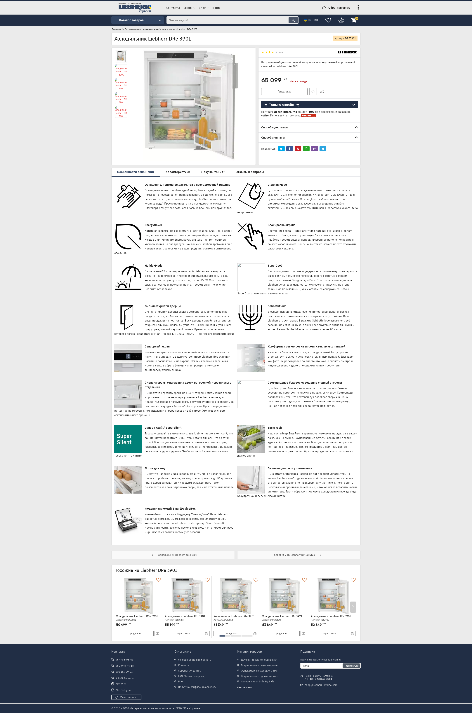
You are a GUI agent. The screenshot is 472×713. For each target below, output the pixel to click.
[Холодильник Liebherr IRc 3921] (284, 596)
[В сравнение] (322, 91)
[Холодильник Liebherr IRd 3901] (187, 596)
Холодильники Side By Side (257, 681)
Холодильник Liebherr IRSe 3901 (137, 617)
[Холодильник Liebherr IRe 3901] (333, 596)
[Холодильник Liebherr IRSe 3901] (138, 596)
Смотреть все (244, 687)
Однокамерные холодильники (259, 670)
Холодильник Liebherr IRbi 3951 (234, 617)
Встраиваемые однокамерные (259, 676)
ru (316, 20)
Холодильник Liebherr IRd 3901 (185, 617)
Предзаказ (284, 91)
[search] (293, 20)
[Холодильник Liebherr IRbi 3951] (236, 596)
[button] (222, 636)
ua (310, 20)
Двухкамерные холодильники (259, 659)
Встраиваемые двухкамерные (259, 665)
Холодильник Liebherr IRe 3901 (331, 617)
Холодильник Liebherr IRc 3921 (282, 617)
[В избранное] (313, 91)
